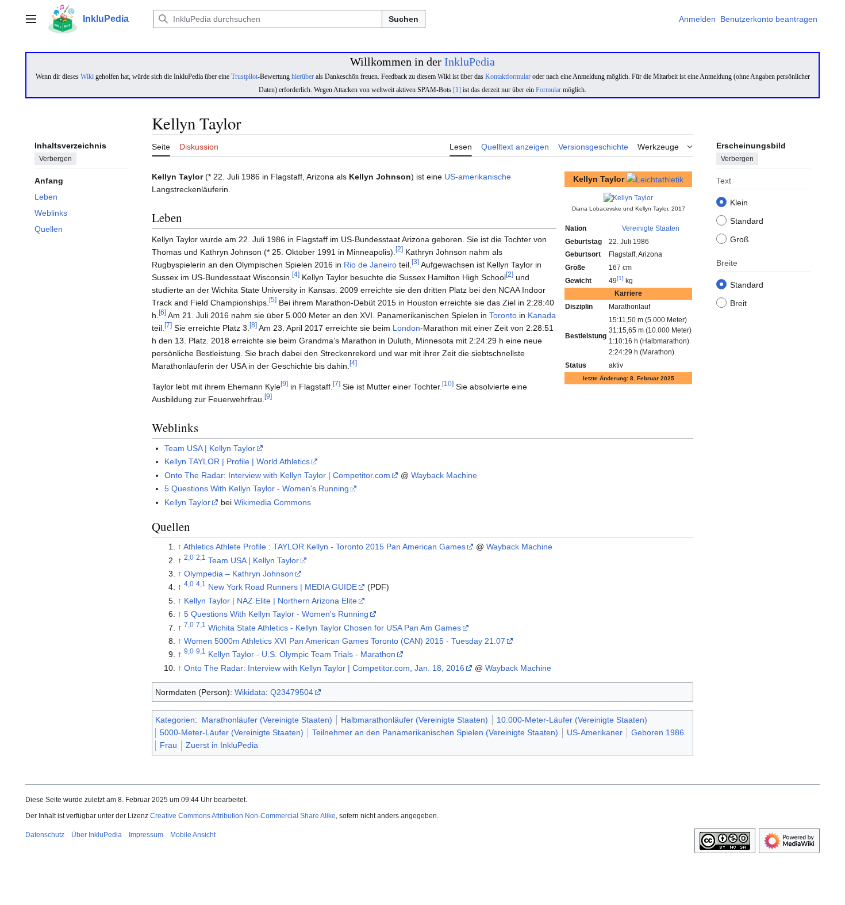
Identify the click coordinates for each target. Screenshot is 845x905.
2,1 (201, 557)
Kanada (542, 315)
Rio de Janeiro (370, 264)
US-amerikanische (477, 176)
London (406, 328)
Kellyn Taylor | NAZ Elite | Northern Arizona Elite (270, 600)
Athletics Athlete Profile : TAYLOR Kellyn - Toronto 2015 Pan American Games (324, 546)
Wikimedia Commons (272, 502)
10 (448, 383)
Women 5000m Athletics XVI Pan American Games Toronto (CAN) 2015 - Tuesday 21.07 (344, 641)
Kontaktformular (508, 76)
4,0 (189, 584)
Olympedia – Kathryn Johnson (239, 573)
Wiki (87, 76)
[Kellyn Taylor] (628, 197)
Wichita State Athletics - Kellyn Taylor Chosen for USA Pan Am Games (334, 627)
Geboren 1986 (657, 732)
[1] (457, 90)
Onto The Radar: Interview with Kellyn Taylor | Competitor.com (277, 475)
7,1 (201, 624)
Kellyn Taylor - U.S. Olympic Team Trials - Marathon (301, 654)
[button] (31, 19)
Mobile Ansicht (193, 835)
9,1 (201, 651)
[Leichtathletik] (655, 179)
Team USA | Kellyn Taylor (209, 448)
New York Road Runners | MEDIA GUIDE (282, 586)
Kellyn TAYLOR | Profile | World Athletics (237, 461)
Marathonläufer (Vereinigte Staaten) (267, 719)
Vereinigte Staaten (650, 228)
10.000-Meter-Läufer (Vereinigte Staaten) (572, 719)
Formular (548, 90)
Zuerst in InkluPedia (222, 745)
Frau (168, 745)
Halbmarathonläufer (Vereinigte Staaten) (414, 719)
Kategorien (175, 719)
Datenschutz (44, 835)
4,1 (201, 584)
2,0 (189, 557)
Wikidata (250, 692)
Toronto (503, 315)
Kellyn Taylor (187, 502)
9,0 (189, 651)
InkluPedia (469, 61)
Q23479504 (291, 692)
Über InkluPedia (96, 835)
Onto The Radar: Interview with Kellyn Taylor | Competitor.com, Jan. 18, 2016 (324, 668)
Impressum (146, 835)
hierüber (302, 76)
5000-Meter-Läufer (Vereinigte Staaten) (232, 732)
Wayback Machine (444, 475)
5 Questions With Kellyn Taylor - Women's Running (256, 488)
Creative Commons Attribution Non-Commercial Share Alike (243, 816)
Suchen (403, 19)
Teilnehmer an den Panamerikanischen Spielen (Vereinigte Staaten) (435, 732)
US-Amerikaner (595, 732)
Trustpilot (244, 76)
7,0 (189, 624)
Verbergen (55, 159)
